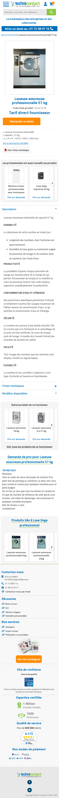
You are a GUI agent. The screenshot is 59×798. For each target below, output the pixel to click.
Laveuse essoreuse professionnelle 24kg (41, 555)
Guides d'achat (11, 631)
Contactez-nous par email (17, 591)
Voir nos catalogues (28, 659)
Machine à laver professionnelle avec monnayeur (16, 189)
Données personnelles (16, 615)
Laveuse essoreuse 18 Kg (16, 429)
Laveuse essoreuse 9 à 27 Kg (41, 429)
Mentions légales (12, 612)
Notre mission (11, 603)
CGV (7, 607)
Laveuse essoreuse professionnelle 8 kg (16, 554)
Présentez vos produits (17, 634)
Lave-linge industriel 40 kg (41, 187)
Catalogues (10, 626)
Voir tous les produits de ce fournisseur (29, 447)
